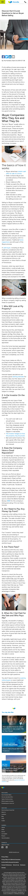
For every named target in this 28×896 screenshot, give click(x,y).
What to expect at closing (7, 801)
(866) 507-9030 (5, 844)
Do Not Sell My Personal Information (10, 862)
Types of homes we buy (7, 799)
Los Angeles (4, 833)
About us (3, 812)
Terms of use (16, 865)
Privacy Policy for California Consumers (10, 859)
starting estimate (18, 377)
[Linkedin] (7, 847)
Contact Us (4, 842)
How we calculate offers (7, 797)
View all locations (5, 838)
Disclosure (22, 865)
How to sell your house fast (7, 810)
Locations (3, 814)
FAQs (2, 818)
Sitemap (3, 867)
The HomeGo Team (9, 60)
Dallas (2, 829)
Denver (3, 831)
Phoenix (3, 836)
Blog (2, 816)
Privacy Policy (4, 856)
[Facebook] (2, 847)
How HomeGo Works (6, 795)
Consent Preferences (6, 865)
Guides (3, 820)
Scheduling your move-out (7, 803)
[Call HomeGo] (25, 2)
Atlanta (3, 827)
